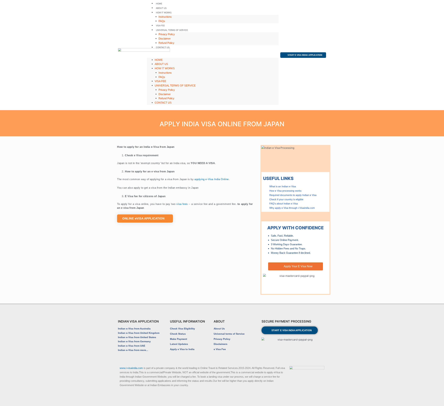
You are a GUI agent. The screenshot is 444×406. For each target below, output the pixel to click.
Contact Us (163, 47)
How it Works (164, 12)
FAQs (162, 21)
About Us (161, 8)
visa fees (182, 203)
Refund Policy (166, 42)
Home (159, 3)
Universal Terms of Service (172, 30)
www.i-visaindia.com (131, 368)
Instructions (165, 16)
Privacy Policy (167, 34)
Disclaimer (165, 38)
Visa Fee (160, 25)
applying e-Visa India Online (211, 179)
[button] (213, 56)
